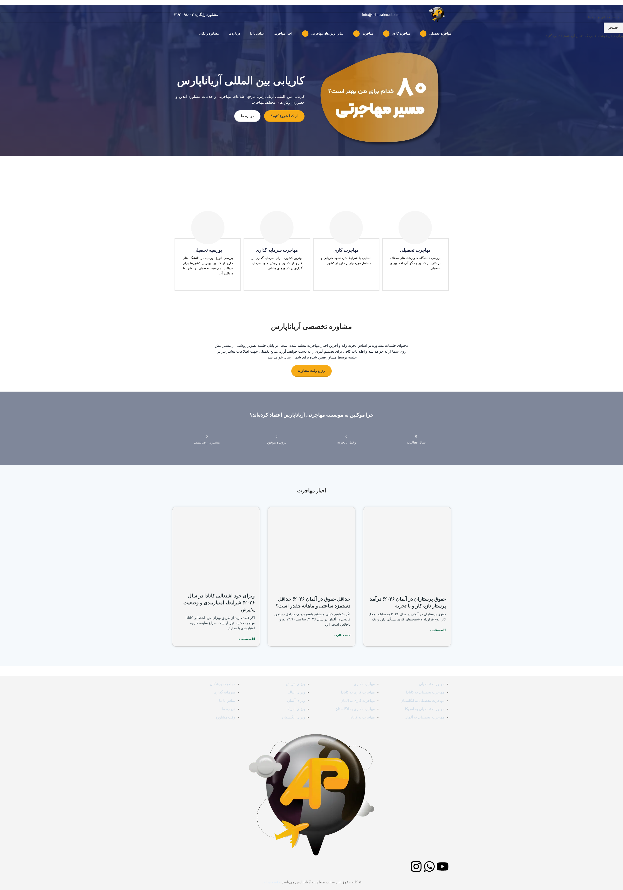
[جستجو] (174, 33)
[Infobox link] (195, 15)
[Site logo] (440, 14)
